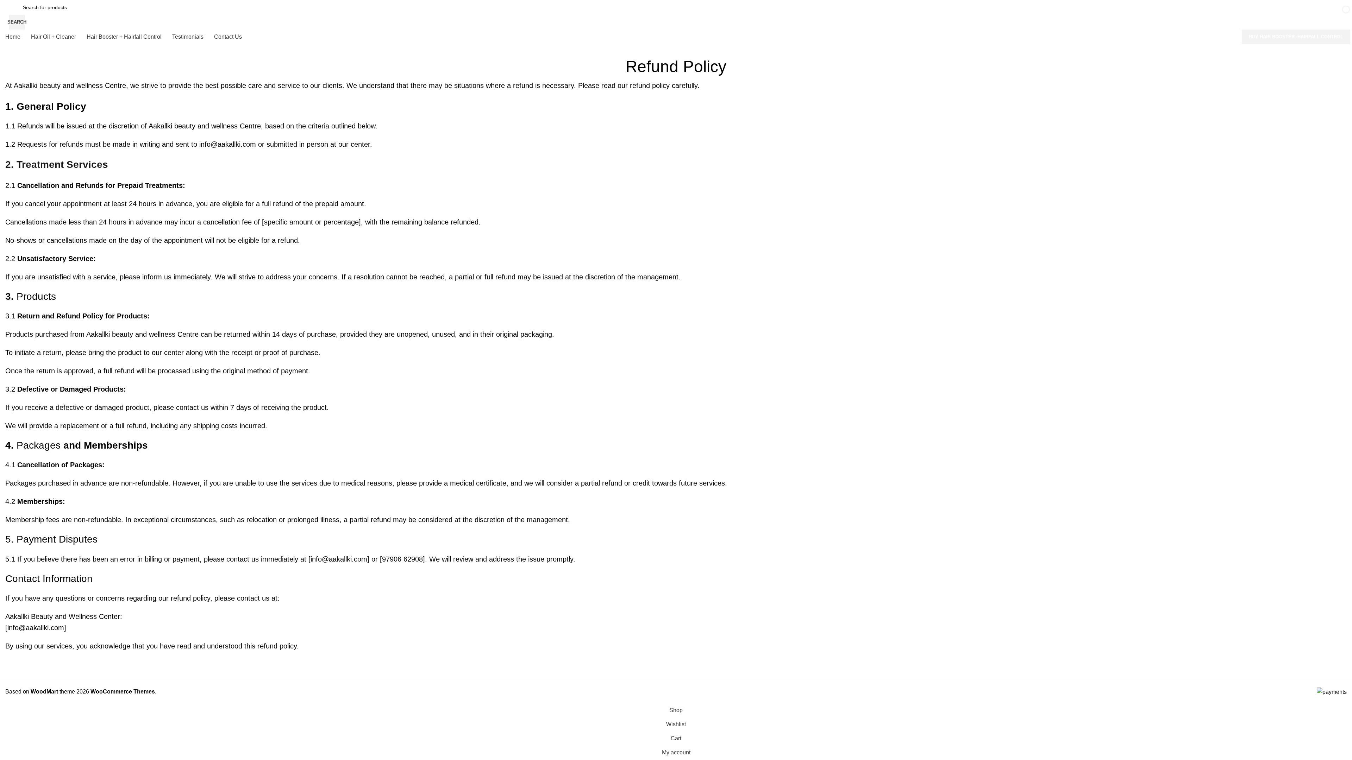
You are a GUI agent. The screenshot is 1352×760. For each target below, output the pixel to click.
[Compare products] (1226, 15)
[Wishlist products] (1248, 15)
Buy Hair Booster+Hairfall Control (1296, 36)
